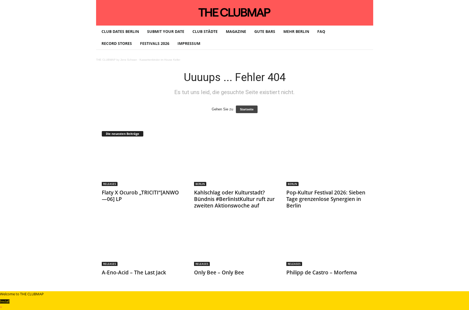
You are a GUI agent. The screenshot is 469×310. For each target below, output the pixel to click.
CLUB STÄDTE (205, 31)
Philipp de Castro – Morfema (321, 272)
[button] (365, 38)
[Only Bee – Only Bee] (234, 244)
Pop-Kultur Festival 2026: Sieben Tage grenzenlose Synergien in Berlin (325, 199)
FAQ (321, 31)
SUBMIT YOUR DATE (165, 31)
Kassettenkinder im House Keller (160, 59)
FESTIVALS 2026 (154, 43)
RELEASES (109, 184)
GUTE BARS (264, 31)
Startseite (246, 109)
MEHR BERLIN (296, 31)
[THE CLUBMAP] (234, 12)
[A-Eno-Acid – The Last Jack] (142, 244)
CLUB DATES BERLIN (120, 31)
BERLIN (200, 184)
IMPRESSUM (189, 43)
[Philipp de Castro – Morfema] (327, 244)
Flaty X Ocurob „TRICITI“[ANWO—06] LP (140, 196)
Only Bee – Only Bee (219, 272)
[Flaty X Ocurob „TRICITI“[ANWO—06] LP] (142, 164)
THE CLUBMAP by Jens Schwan (116, 59)
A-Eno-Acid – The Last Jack (134, 272)
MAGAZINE (236, 31)
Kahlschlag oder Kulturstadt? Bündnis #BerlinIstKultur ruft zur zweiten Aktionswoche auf (234, 199)
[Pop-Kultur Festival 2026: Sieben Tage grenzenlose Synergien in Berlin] (327, 164)
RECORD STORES (117, 43)
